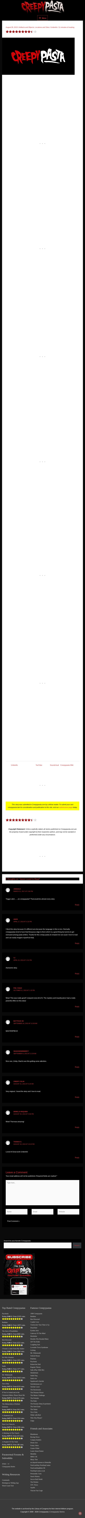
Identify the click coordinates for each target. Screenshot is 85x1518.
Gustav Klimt (34, 1448)
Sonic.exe (33, 1378)
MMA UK (33, 1457)
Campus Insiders (35, 1440)
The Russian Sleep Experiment (40, 1404)
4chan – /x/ (5, 1464)
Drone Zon (34, 1443)
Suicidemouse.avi (36, 1384)
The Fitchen (34, 1482)
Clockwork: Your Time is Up (39, 1325)
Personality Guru (35, 1474)
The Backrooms (35, 1390)
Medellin (33, 1454)
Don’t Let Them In (8, 1424)
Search (77, 1245)
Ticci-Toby (5, 1384)
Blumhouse (34, 1434)
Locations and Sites (42, 27)
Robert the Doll (35, 1364)
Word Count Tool (8, 1486)
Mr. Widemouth (7, 1375)
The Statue (33, 1409)
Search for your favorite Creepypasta (17, 1241)
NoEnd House (35, 1356)
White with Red (35, 1415)
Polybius (33, 1359)
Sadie (4, 1366)
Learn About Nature (37, 1451)
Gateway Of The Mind (37, 1333)
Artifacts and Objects (26, 27)
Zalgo (32, 1421)
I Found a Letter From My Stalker (13, 1349)
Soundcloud (54, 765)
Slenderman (34, 1373)
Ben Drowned (6, 1340)
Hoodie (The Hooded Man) (39, 1339)
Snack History (35, 1476)
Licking (32, 1350)
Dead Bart (33, 1328)
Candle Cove (34, 1322)
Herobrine (33, 1336)
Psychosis (5, 1314)
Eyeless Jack (34, 1331)
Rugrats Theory (35, 1367)
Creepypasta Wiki (66, 765)
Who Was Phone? (36, 1418)
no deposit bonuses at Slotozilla (40, 1462)
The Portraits (34, 1398)
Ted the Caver (35, 1387)
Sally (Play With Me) (37, 1370)
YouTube (39, 765)
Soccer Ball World (36, 1479)
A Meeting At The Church (10, 1433)
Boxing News (34, 1437)
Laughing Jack (35, 1345)
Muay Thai (34, 1459)
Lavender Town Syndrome (39, 1347)
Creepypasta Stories (8, 1467)
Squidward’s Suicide (37, 1381)
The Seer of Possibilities (10, 1331)
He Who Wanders (8, 1357)
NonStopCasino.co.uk (37, 1471)
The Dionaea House (37, 1393)
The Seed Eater (35, 1407)
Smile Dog (33, 1376)
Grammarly (6, 1480)
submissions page (65, 807)
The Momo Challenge (37, 1395)
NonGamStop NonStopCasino (40, 1465)
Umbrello (54, 27)
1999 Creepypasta (36, 1314)
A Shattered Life (7, 1416)
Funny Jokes (34, 1445)
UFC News (34, 1485)
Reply (77, 905)
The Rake (33, 1401)
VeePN (32, 1488)
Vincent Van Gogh (36, 1491)
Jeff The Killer (35, 1342)
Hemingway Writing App (10, 1483)
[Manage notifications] (80, 1513)
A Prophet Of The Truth (10, 1442)
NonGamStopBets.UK (37, 1468)
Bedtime (5, 1322)
